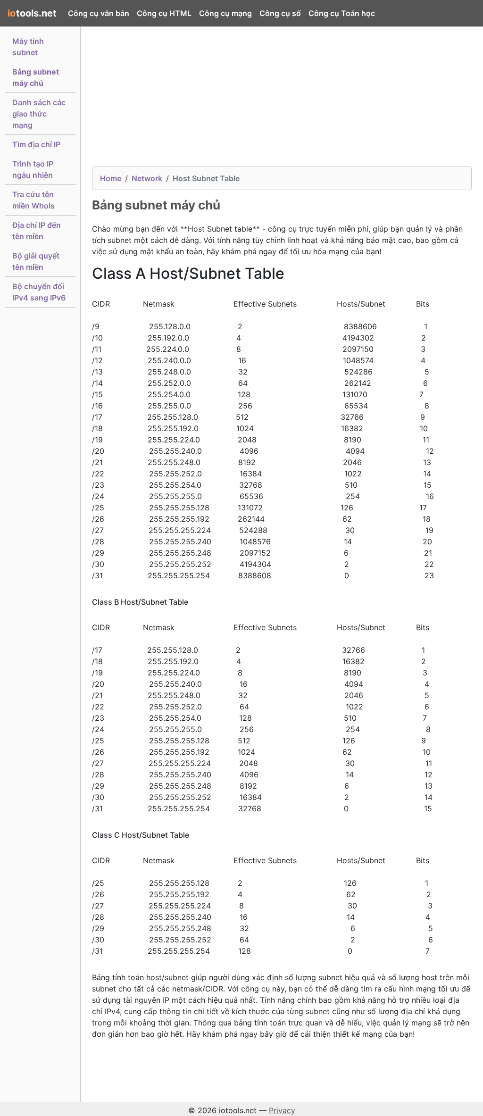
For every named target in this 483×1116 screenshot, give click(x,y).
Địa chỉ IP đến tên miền (36, 230)
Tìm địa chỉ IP (36, 144)
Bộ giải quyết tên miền (35, 261)
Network (147, 178)
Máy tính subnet (28, 46)
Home (110, 178)
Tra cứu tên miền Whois (33, 200)
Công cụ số (280, 13)
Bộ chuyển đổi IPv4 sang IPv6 (39, 292)
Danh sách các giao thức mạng (39, 114)
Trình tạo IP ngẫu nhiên (32, 169)
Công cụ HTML (164, 13)
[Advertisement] (282, 100)
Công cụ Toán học (341, 13)
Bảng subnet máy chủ (35, 77)
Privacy (282, 1110)
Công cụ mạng (225, 13)
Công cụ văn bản (98, 13)
